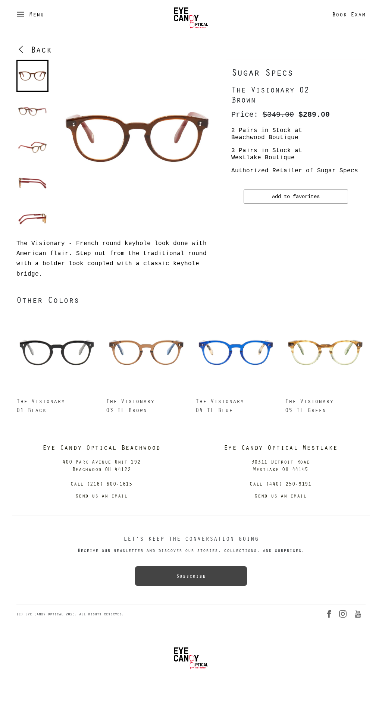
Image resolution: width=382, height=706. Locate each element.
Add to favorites (296, 197)
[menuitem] (32, 76)
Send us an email (101, 495)
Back (38, 49)
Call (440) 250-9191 (280, 483)
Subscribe (191, 575)
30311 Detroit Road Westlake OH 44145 (280, 465)
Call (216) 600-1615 (101, 483)
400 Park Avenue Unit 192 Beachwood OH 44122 (101, 465)
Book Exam (349, 14)
